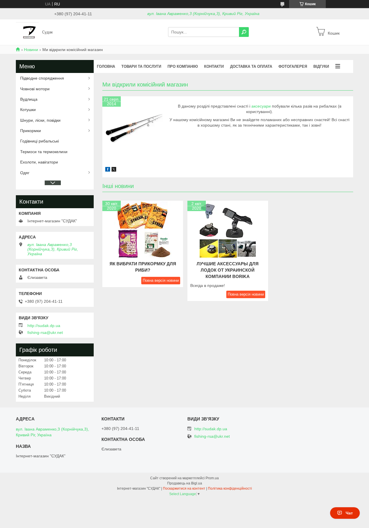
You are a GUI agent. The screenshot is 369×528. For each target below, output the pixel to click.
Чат (349, 513)
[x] (114, 170)
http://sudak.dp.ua (43, 325)
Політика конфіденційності (230, 488)
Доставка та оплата (251, 66)
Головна (106, 66)
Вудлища (28, 99)
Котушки (28, 109)
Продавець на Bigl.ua (184, 483)
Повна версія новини (161, 280)
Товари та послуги (141, 66)
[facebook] (107, 170)
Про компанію (182, 66)
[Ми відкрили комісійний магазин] (134, 128)
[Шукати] (244, 32)
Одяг (24, 172)
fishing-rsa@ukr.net (45, 332)
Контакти (214, 66)
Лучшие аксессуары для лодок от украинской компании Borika (228, 270)
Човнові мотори (35, 89)
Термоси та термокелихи (43, 151)
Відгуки (321, 66)
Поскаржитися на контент (184, 488)
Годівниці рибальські (39, 141)
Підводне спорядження (42, 78)
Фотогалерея (292, 66)
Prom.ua (212, 478)
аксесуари (261, 106)
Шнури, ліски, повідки (40, 120)
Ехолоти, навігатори (39, 162)
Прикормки (30, 130)
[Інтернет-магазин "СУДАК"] (27, 31)
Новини (31, 49)
